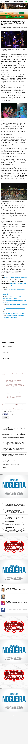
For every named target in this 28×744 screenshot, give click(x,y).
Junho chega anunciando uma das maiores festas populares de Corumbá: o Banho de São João (13, 428)
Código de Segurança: (9, 411)
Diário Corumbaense (14, 1)
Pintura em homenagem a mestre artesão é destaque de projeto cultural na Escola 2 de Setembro (13, 444)
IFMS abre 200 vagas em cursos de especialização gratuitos (14, 517)
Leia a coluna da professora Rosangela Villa (15, 589)
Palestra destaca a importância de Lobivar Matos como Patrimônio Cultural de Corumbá (13, 449)
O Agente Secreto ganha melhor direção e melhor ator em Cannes (13, 438)
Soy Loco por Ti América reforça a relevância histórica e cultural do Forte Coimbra (12, 466)
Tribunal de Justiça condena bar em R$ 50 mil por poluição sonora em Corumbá (16, 505)
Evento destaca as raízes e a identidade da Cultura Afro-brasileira (14, 454)
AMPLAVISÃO (9, 595)
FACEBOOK (8, 608)
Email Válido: (6, 352)
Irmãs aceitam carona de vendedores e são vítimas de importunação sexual (15, 523)
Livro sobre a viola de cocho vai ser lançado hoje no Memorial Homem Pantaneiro (11, 460)
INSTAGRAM (8, 601)
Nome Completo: (7, 346)
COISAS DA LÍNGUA (10, 588)
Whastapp (26, 1)
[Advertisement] (14, 332)
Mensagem (6, 358)
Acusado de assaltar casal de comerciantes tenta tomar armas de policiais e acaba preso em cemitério (14, 511)
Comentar (6, 417)
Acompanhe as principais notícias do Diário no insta (16, 603)
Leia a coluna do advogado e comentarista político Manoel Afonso (15, 596)
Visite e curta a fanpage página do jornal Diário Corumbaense (16, 610)
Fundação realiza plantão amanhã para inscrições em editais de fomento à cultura (14, 433)
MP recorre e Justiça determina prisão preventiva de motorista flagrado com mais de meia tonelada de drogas (15, 530)
